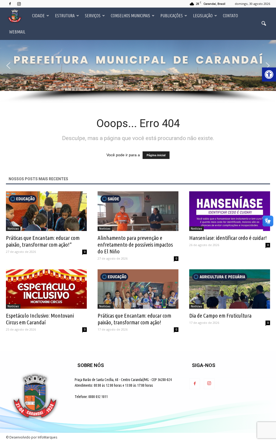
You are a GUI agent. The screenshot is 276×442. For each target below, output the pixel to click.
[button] (8, 65)
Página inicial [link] (156, 155)
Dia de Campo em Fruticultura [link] (220, 315)
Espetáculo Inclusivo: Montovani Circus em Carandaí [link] (40, 318)
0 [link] (84, 252)
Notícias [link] (13, 228)
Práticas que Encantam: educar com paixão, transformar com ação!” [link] (43, 241)
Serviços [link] (93, 15)
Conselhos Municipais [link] (130, 15)
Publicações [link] (171, 15)
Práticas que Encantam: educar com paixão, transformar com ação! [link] (134, 318)
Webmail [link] (17, 31)
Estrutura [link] (65, 15)
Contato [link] (230, 15)
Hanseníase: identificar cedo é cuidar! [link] (228, 237)
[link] (269, 74)
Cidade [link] (38, 15)
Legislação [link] (203, 15)
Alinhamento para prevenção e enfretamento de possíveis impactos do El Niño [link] (135, 244)
